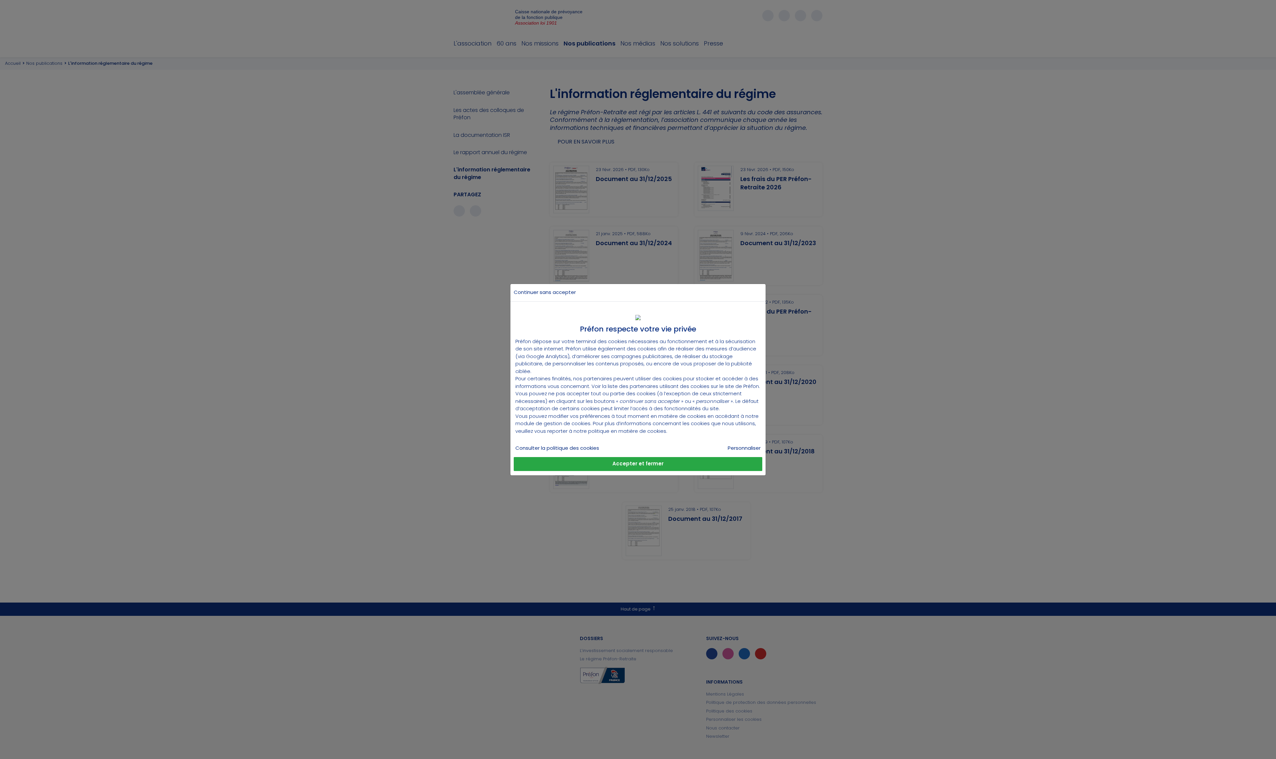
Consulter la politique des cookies (557, 447)
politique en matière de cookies (627, 430)
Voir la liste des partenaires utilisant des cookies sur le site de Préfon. (675, 386)
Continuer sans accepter (545, 292)
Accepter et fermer (638, 463)
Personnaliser (744, 447)
